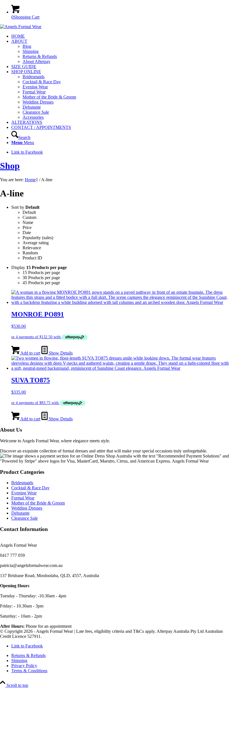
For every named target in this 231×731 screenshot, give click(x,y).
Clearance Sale (24, 518)
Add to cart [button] (29, 353)
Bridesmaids (22, 482)
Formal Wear (22, 497)
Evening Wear (24, 492)
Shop (10, 166)
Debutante (20, 513)
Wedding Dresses (26, 508)
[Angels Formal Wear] (20, 26)
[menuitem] (121, 36)
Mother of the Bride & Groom (38, 503)
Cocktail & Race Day (30, 487)
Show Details (60, 353)
